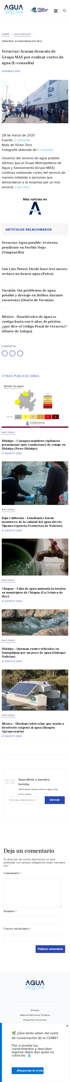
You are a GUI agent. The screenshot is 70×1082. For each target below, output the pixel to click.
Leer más (22, 187)
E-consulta (22, 140)
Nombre (10, 911)
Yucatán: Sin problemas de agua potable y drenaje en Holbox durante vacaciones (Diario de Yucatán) (32, 295)
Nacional (8, 432)
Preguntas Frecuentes (35, 1020)
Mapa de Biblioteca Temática (35, 1015)
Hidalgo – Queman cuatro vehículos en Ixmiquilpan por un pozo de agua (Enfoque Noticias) (34, 653)
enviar (55, 800)
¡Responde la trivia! (30, 1071)
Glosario (35, 1010)
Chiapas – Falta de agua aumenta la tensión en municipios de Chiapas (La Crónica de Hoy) (34, 592)
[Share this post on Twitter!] (12, 353)
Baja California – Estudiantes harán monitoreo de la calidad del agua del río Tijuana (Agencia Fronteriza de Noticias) (32, 522)
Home (5, 34)
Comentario (12, 873)
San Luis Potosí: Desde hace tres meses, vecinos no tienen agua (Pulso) (35, 271)
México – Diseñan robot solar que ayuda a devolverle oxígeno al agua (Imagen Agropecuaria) (33, 727)
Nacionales (22, 34)
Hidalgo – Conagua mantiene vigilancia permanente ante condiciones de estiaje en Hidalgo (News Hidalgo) (34, 445)
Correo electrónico (17, 929)
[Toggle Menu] (55, 11)
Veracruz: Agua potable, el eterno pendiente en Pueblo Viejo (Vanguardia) (30, 247)
